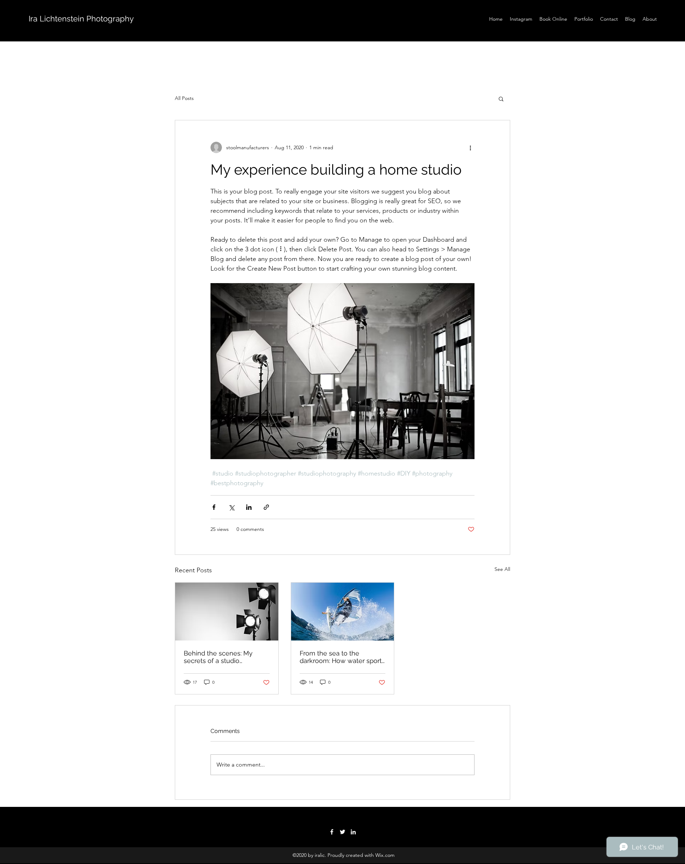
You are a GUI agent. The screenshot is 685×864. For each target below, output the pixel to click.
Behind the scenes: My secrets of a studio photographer (218, 656)
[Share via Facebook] (213, 507)
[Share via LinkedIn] (248, 507)
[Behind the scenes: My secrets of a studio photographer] (226, 612)
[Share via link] (266, 507)
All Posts (184, 98)
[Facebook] (331, 831)
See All (502, 569)
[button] (501, 98)
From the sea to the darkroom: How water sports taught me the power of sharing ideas (342, 656)
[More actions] (470, 147)
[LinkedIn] (353, 831)
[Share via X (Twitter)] (231, 507)
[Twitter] (342, 831)
